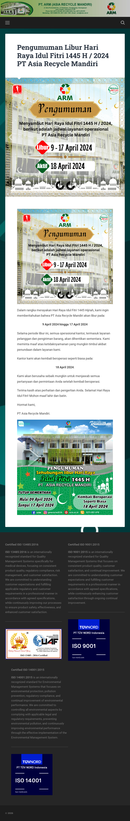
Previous (10, 137)
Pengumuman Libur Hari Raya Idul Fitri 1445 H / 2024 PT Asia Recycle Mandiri (63, 55)
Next (119, 137)
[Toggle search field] (123, 22)
